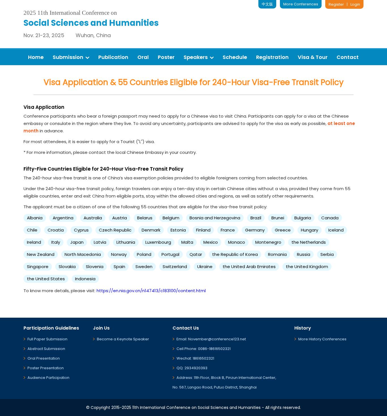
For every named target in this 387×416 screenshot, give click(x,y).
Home (36, 57)
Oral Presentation (43, 358)
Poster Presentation (45, 368)
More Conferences (300, 4)
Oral (143, 57)
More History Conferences (322, 339)
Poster (166, 57)
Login (355, 4)
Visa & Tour (313, 57)
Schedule (235, 57)
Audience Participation (48, 377)
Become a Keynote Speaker (123, 339)
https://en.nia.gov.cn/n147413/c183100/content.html (151, 291)
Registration (272, 57)
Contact (348, 57)
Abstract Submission (46, 348)
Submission (68, 57)
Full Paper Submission (47, 339)
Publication (113, 57)
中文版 (267, 4)
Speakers (196, 57)
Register (336, 4)
